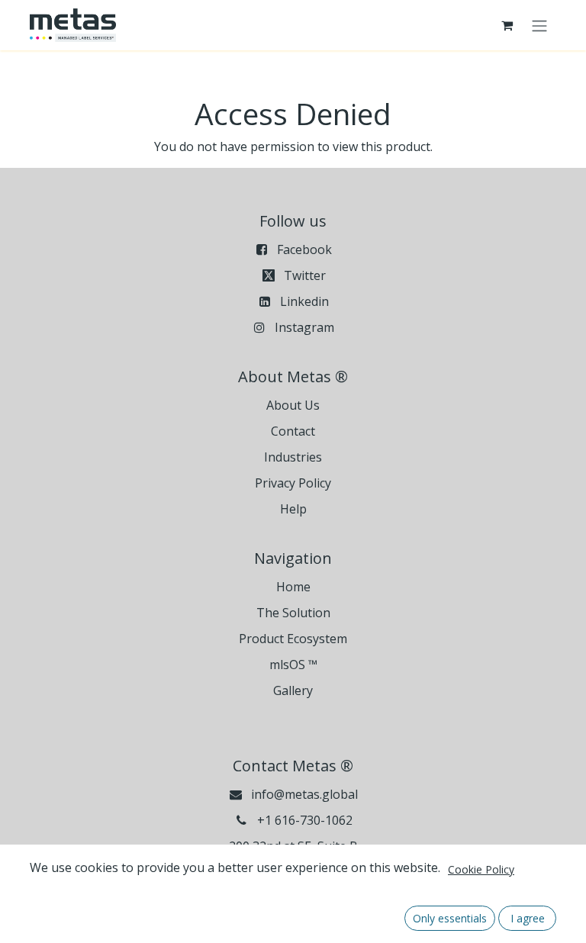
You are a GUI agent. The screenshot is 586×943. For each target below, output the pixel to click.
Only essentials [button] (450, 918)
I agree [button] (527, 918)
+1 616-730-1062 (305, 820)
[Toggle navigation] (539, 25)
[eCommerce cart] (507, 25)
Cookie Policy (481, 869)
